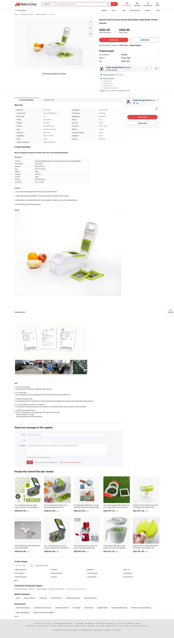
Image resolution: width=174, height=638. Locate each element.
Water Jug (126, 570)
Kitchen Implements (41, 14)
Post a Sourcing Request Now (70, 462)
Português (53, 626)
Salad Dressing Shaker (73, 598)
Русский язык (69, 626)
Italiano (77, 626)
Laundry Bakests (92, 573)
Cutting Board (127, 573)
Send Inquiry (113, 40)
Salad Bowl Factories (62, 608)
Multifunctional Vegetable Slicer (141, 608)
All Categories (21, 10)
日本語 (109, 626)
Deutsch (83, 626)
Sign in (157, 5)
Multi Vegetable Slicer (22, 612)
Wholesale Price (89, 623)
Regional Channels (111, 623)
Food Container (19, 573)
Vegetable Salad (102, 608)
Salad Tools (52, 14)
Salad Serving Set (56, 598)
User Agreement (98, 630)
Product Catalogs (43, 565)
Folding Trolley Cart (20, 570)
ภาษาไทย (119, 626)
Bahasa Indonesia (143, 626)
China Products (47, 623)
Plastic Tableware (29, 598)
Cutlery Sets (43, 598)
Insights (138, 623)
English (40, 626)
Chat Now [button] (146, 40)
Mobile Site (131, 623)
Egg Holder (90, 570)
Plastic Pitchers (128, 577)
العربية (97, 626)
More (16, 616)
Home (16, 14)
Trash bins (54, 570)
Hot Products (37, 623)
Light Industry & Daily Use (27, 14)
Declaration (108, 630)
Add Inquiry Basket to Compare (55, 73)
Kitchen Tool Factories (23, 608)
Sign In (102, 90)
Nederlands (91, 626)
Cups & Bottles (91, 577)
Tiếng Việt (133, 626)
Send (29, 462)
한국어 (103, 626)
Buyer (113, 10)
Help (123, 10)
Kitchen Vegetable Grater (119, 608)
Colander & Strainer (20, 577)
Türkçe (126, 626)
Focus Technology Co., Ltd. (73, 630)
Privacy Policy (117, 630)
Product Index (122, 623)
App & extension (135, 10)
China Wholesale (78, 623)
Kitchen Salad (88, 608)
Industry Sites (100, 623)
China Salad (76, 608)
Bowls (18, 598)
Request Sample (135, 45)
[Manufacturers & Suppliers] (25, 4)
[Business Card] (156, 108)
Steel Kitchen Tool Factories (42, 608)
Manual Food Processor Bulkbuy (44, 612)
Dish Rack (54, 577)
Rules (158, 10)
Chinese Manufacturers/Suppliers (63, 623)
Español (46, 626)
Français (60, 626)
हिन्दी (114, 626)
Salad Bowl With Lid (90, 598)
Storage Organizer (56, 573)
